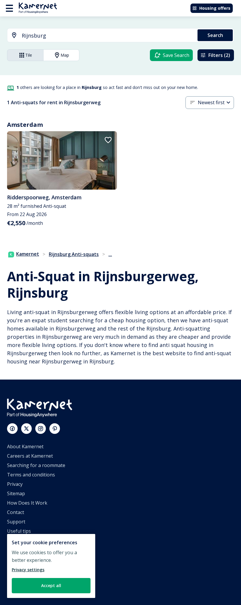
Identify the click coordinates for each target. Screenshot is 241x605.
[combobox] (98, 35)
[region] (51, 566)
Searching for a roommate (36, 465)
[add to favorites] (108, 140)
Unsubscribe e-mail (28, 540)
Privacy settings (28, 569)
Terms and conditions (31, 474)
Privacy (15, 484)
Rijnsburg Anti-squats (74, 254)
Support (16, 521)
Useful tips (19, 531)
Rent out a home (25, 568)
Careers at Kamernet (30, 456)
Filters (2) (219, 55)
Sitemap (16, 493)
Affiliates (16, 550)
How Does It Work (27, 503)
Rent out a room (25, 578)
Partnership (20, 559)
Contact (15, 512)
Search (215, 35)
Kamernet (27, 254)
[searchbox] (108, 35)
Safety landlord (23, 587)
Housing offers (214, 8)
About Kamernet (25, 446)
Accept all (51, 585)
